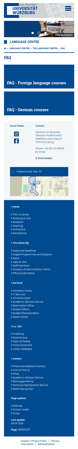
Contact (17, 358)
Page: (14, 429)
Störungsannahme (23, 381)
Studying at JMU (22, 218)
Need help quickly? (23, 388)
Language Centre (24, 42)
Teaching (18, 225)
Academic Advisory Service (28, 301)
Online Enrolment (22, 345)
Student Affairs (21, 309)
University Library (22, 290)
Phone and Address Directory (29, 366)
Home (16, 206)
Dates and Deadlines (24, 250)
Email (42, 151)
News (16, 258)
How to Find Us (21, 369)
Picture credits (21, 409)
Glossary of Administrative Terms (31, 269)
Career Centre (20, 316)
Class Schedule (21, 341)
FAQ (63, 48)
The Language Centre (45, 48)
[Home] (5, 48)
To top (16, 413)
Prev (11, 29)
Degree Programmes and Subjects (32, 254)
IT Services (19, 294)
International (20, 233)
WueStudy (18, 333)
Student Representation (26, 313)
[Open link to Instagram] (15, 134)
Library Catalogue (22, 348)
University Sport (21, 297)
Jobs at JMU (20, 261)
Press (16, 373)
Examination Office (23, 305)
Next (67, 29)
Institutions (19, 229)
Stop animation (63, 34)
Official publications (24, 273)
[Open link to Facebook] (15, 141)
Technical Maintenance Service (30, 385)
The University (21, 214)
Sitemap (17, 405)
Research (18, 222)
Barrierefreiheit (46, 444)
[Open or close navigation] (68, 8)
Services (18, 282)
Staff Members (21, 265)
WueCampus (20, 337)
